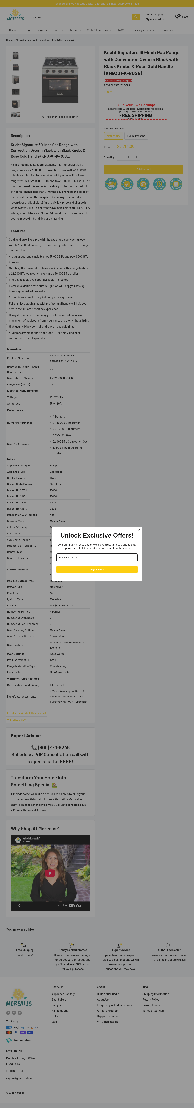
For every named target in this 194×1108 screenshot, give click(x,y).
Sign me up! (97, 569)
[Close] (138, 530)
